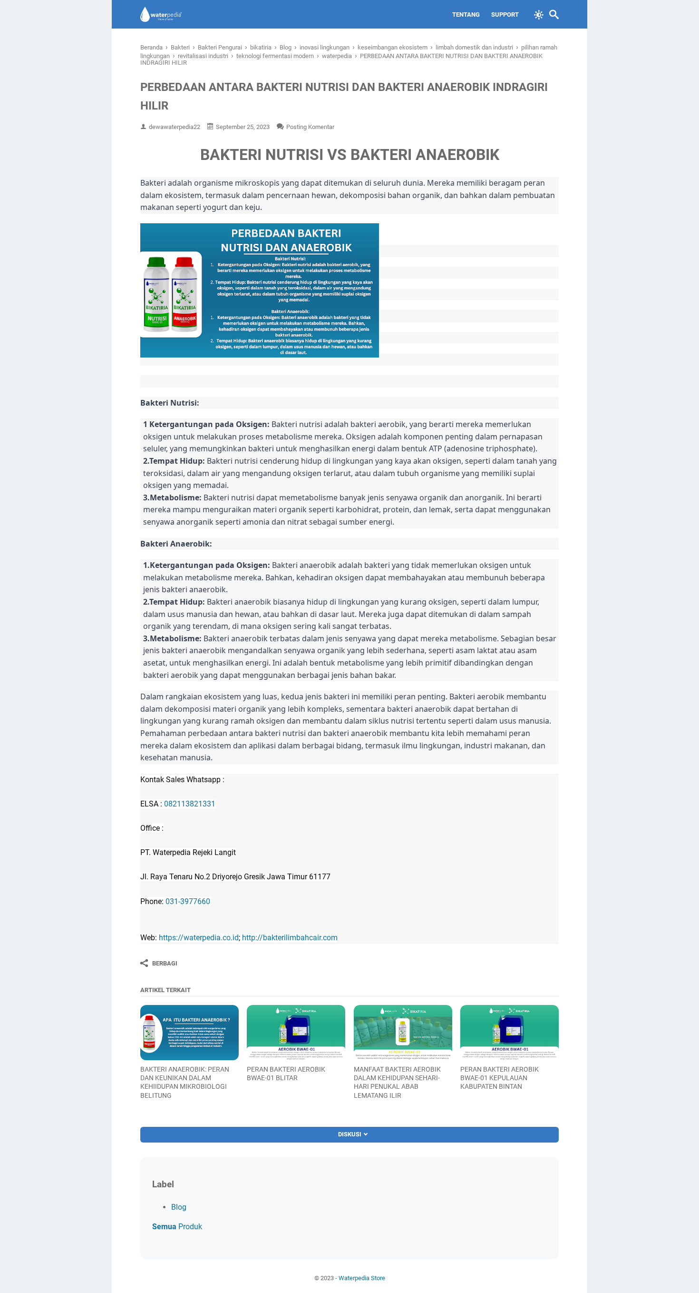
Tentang (466, 14)
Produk (177, 1226)
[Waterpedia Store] (161, 14)
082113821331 (189, 803)
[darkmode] (539, 14)
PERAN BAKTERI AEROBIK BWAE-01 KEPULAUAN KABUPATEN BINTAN (499, 1077)
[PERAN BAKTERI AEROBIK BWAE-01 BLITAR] (296, 1032)
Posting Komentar (310, 126)
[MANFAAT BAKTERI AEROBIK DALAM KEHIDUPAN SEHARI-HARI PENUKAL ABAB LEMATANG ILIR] (403, 1032)
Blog (178, 1207)
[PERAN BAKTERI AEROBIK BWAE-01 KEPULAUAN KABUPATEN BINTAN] (509, 1032)
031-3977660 (187, 901)
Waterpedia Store (362, 1278)
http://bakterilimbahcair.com (290, 937)
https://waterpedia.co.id (199, 937)
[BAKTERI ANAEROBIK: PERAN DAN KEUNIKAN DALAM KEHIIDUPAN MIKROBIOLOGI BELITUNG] (189, 1032)
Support (505, 14)
